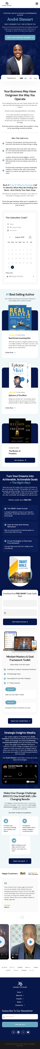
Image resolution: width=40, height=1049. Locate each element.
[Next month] (30, 237)
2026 (22, 237)
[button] (36, 4)
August (17, 237)
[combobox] (20, 276)
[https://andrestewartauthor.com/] (7, 4)
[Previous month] (10, 237)
